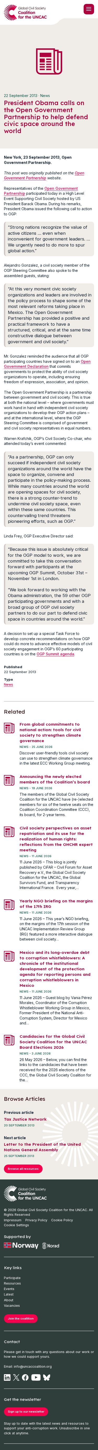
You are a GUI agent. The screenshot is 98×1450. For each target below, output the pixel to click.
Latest (9, 1294)
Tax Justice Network (25, 1119)
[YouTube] (36, 1377)
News (8, 684)
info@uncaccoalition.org (33, 1366)
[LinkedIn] (7, 1377)
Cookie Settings (16, 1225)
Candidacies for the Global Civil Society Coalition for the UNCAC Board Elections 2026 (53, 1042)
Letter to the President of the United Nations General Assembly (42, 1147)
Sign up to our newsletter (26, 1411)
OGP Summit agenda (55, 654)
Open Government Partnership (44, 175)
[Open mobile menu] (89, 9)
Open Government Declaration (47, 364)
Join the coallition (21, 1318)
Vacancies (12, 1306)
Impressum (12, 1220)
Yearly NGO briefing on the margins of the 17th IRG (56, 903)
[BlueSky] (46, 1377)
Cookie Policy (62, 1220)
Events (9, 1289)
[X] (16, 1377)
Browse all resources (23, 1169)
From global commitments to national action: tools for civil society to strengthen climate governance (50, 732)
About (8, 1300)
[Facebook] (25, 1377)
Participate (12, 1278)
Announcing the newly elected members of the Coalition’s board (55, 779)
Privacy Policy (36, 1220)
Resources (12, 1283)
